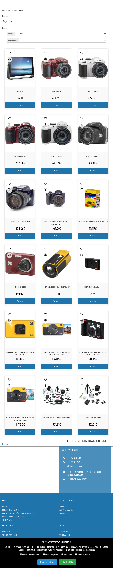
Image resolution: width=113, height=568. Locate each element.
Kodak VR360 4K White (93, 418)
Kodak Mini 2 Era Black (92, 287)
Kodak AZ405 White (56, 156)
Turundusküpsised (83, 555)
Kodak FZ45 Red (20, 287)
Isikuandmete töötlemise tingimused (18, 513)
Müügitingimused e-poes (13, 517)
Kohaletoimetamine (11, 510)
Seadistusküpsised (51, 555)
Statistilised (67, 555)
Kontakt (62, 513)
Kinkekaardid (64, 535)
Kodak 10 (20, 91)
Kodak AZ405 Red (20, 156)
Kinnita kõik (67, 562)
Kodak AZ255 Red (56, 91)
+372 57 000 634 (74, 458)
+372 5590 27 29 (73, 462)
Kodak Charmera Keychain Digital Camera (93, 222)
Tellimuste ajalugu (11, 535)
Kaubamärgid (65, 532)
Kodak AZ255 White (92, 91)
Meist (4, 506)
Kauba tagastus (66, 510)
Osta (21, 105)
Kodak (5, 444)
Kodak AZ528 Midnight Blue (20, 222)
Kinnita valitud (47, 562)
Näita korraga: (13, 40)
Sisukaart (63, 506)
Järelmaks (7, 520)
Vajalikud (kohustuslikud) (30, 555)
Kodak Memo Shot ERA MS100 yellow (57, 287)
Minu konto (7, 532)
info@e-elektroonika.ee (77, 466)
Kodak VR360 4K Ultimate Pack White (56, 418)
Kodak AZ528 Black (92, 156)
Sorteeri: (11, 34)
